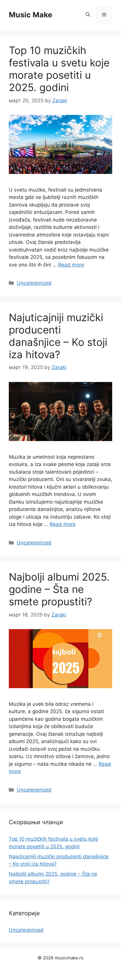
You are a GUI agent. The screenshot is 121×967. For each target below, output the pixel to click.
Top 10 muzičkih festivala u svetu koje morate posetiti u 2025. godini (59, 68)
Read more (71, 265)
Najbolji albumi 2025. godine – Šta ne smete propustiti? (59, 589)
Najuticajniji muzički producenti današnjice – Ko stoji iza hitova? (58, 336)
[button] (88, 15)
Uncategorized (34, 283)
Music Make (30, 14)
